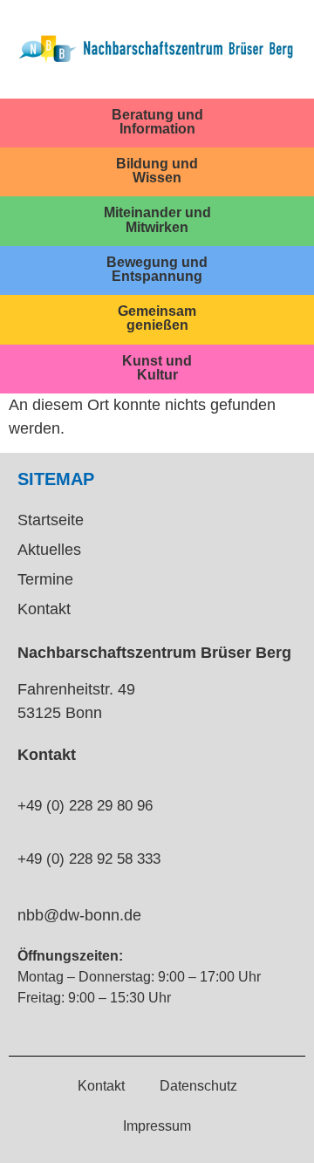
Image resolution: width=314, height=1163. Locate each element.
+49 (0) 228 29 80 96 (85, 805)
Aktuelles (49, 549)
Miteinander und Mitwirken (157, 219)
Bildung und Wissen (157, 170)
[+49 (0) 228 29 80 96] (24, 775)
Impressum (157, 1125)
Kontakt (44, 609)
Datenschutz (198, 1085)
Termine (45, 579)
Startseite (50, 520)
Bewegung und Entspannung (157, 269)
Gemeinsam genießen (157, 317)
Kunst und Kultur (157, 367)
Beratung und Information (157, 121)
